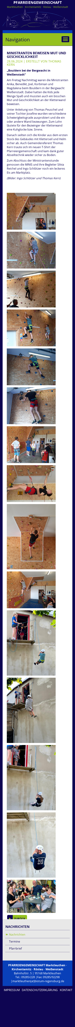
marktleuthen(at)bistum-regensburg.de (38, 981)
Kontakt (66, 990)
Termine (14, 941)
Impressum (12, 990)
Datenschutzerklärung (40, 990)
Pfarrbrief (15, 948)
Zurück (19, 919)
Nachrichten (17, 934)
